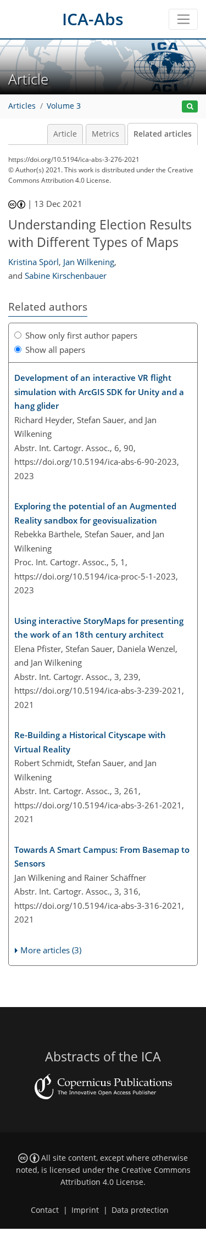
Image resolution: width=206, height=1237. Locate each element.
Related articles (162, 134)
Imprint (85, 1210)
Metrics (105, 134)
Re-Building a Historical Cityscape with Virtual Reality (90, 742)
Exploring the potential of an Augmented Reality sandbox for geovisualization (95, 513)
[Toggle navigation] (183, 19)
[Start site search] (190, 106)
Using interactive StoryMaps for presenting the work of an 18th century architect (98, 627)
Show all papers (55, 349)
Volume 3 (64, 106)
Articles (22, 106)
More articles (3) (50, 949)
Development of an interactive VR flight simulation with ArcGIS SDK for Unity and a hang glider (99, 391)
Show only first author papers (81, 335)
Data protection (140, 1210)
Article (65, 134)
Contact (45, 1210)
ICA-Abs (93, 19)
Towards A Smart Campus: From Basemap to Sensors (102, 856)
